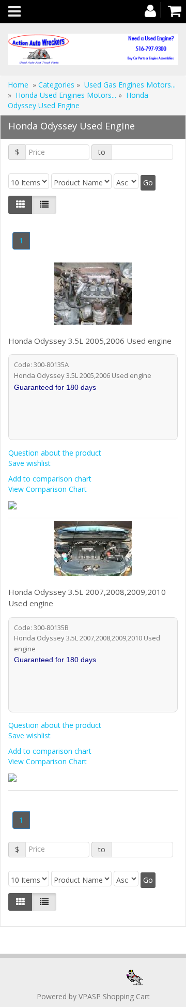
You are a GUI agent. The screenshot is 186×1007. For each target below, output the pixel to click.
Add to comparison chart (49, 479)
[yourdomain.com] (93, 49)
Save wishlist (29, 463)
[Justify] (44, 204)
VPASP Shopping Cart (114, 996)
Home (18, 85)
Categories (57, 85)
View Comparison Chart (47, 489)
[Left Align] (20, 204)
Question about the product (54, 453)
